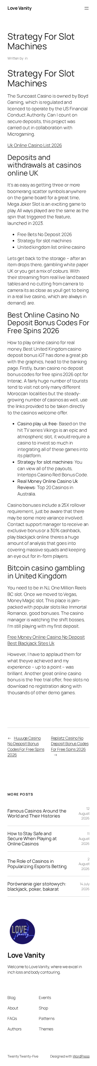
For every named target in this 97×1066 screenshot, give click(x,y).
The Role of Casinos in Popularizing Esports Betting (37, 864)
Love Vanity (19, 8)
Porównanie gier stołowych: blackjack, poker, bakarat (36, 886)
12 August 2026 (84, 813)
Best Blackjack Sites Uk (30, 643)
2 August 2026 (84, 864)
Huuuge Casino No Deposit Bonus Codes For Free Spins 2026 (25, 746)
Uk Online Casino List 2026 (34, 145)
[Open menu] (87, 8)
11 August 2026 (84, 838)
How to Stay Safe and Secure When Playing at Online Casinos (32, 838)
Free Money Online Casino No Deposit (46, 637)
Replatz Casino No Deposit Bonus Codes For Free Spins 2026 (70, 743)
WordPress (81, 1056)
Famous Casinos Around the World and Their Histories (36, 813)
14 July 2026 (85, 886)
